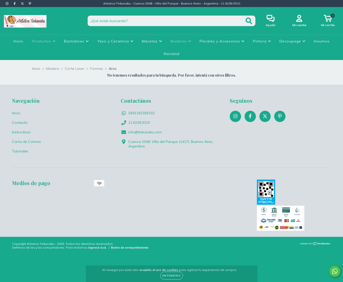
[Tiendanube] (315, 244)
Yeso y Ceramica (113, 41)
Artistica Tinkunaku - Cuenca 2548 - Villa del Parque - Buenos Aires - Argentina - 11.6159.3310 (171, 3)
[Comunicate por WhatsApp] (334, 271)
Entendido (171, 275)
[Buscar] (249, 21)
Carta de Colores (26, 141)
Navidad (172, 53)
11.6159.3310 (139, 122)
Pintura (260, 41)
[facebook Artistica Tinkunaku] (15, 3)
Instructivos (21, 132)
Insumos (321, 41)
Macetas (150, 41)
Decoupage (290, 41)
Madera (52, 68)
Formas (96, 68)
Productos (42, 41)
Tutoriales (20, 151)
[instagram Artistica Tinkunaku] (7, 3)
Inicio (18, 41)
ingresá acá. (97, 247)
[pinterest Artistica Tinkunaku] (30, 3)
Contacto (20, 122)
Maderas (179, 41)
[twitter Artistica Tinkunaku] (23, 3)
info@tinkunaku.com (145, 132)
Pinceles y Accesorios (220, 41)
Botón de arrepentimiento (130, 247)
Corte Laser (74, 68)
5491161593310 (141, 113)
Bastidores (75, 41)
